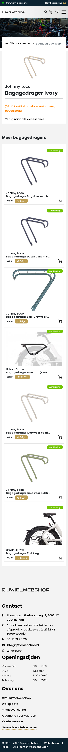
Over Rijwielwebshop (16, 698)
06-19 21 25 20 (17, 639)
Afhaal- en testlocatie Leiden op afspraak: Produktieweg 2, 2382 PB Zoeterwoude (31, 629)
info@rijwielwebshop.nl (23, 645)
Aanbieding (54, 150)
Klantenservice (12, 721)
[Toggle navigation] (63, 11)
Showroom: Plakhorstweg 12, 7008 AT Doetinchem (33, 617)
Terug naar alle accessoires (24, 119)
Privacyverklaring (14, 710)
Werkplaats (10, 704)
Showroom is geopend (17, 3)
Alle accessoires (20, 43)
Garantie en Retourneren (19, 727)
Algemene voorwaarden (19, 716)
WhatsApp (14, 651)
